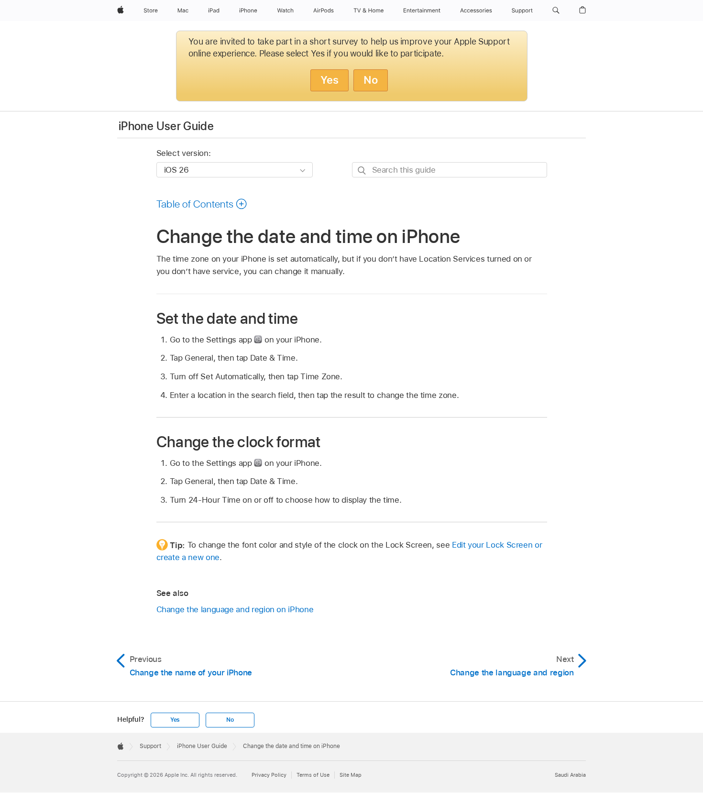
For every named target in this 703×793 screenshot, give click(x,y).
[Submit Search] (362, 170)
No (370, 80)
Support (150, 746)
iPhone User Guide (166, 126)
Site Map (351, 774)
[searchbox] (449, 169)
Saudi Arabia (570, 774)
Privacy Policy (269, 774)
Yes (329, 80)
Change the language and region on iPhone (235, 609)
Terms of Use (313, 774)
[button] (556, 10)
